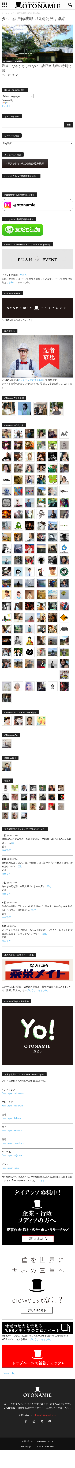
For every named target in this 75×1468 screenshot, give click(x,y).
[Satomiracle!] (18, 629)
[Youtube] (49, 1421)
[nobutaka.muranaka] (52, 652)
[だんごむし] (64, 629)
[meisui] (6, 560)
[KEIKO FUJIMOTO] (18, 594)
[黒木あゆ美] (18, 502)
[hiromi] (18, 456)
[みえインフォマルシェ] (64, 548)
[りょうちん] (29, 537)
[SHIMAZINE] (64, 433)
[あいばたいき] (52, 629)
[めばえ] (64, 675)
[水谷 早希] (41, 652)
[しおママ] (64, 445)
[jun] (52, 468)
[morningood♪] (5, 806)
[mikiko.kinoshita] (18, 525)
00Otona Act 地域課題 (12, 61)
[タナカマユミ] (6, 491)
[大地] (51, 806)
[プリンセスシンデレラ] (6, 445)
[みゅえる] (41, 606)
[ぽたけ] (41, 479)
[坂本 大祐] (6, 743)
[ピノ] (52, 640)
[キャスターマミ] (41, 433)
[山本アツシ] (64, 491)
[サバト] (64, 502)
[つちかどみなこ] (64, 456)
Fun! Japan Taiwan (11, 1118)
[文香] (64, 606)
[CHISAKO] (64, 560)
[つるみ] (41, 640)
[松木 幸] (29, 491)
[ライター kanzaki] (29, 445)
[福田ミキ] (24, 408)
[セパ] (29, 479)
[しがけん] (6, 663)
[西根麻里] (29, 468)
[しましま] (41, 617)
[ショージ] (64, 537)
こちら (9, 282)
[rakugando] (61, 806)
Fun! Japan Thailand (12, 1130)
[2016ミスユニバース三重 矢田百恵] (29, 629)
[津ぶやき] (41, 514)
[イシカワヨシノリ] (29, 502)
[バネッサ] (15, 788)
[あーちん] (18, 548)
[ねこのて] (33, 806)
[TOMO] (6, 514)
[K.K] (29, 663)
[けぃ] (18, 468)
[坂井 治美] (29, 548)
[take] (24, 815)
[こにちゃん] (64, 468)
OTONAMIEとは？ (45, 1441)
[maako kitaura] (18, 720)
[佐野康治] (18, 433)
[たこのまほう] (18, 491)
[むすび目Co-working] (6, 640)
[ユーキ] (29, 571)
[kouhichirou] (24, 797)
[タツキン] (6, 537)
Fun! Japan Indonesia (13, 1093)
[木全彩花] (6, 525)
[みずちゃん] (6, 617)
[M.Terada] (64, 652)
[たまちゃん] (64, 583)
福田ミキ (6, 873)
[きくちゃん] (41, 502)
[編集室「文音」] (52, 606)
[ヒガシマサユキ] (29, 720)
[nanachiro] (29, 456)
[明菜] (6, 629)
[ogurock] (41, 456)
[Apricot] (41, 720)
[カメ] (41, 686)
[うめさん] (18, 652)
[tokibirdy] (18, 537)
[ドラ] (51, 797)
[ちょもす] (64, 617)
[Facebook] (26, 1421)
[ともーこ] (56, 408)
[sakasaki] (29, 514)
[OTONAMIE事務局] (5, 788)
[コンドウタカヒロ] (18, 640)
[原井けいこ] (18, 571)
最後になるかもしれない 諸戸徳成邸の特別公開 (36, 68)
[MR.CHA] (6, 606)
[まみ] (51, 788)
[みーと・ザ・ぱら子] (52, 479)
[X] (42, 1421)
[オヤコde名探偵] (64, 686)
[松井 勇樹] (18, 445)
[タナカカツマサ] (6, 594)
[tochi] (41, 525)
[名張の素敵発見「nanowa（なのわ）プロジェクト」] (64, 525)
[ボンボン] (33, 797)
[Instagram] (34, 1421)
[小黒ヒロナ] (52, 445)
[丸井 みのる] (29, 617)
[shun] (52, 456)
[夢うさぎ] (18, 560)
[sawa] (52, 491)
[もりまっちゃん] (64, 479)
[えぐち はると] (41, 491)
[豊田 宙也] (24, 806)
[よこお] (42, 806)
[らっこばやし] (52, 514)
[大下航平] (18, 583)
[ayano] (6, 652)
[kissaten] (64, 571)
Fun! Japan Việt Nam (12, 1155)
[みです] (41, 663)
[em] (52, 686)
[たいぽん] (6, 583)
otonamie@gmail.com (45, 1415)
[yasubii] (52, 502)
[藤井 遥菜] (64, 594)
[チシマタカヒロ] (64, 514)
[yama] (52, 594)
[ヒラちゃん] (5, 815)
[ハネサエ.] (52, 433)
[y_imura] (6, 456)
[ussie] (29, 606)
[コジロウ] (6, 766)
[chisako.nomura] (29, 686)
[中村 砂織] (18, 663)
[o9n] (52, 663)
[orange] (41, 445)
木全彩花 (6, 850)
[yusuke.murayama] (8, 408)
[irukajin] (15, 815)
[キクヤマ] (18, 617)
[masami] (29, 594)
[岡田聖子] (6, 433)
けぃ (4, 74)
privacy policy (9, 1373)
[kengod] (61, 788)
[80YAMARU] (29, 640)
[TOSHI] (6, 468)
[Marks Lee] (42, 797)
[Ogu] (24, 788)
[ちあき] (29, 560)
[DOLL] (6, 479)
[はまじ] (29, 433)
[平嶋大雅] (52, 583)
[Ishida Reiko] (64, 663)
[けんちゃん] (42, 788)
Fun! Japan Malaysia (12, 1105)
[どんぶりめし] (15, 797)
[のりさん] (29, 583)
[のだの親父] (15, 806)
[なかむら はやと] (41, 583)
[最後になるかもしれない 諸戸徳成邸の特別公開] (37, 44)
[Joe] (18, 514)
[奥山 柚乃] (18, 686)
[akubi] (41, 537)
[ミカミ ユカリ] (6, 720)
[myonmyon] (52, 571)
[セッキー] (52, 548)
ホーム (4, 13)
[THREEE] (61, 797)
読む (13, 842)
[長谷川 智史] (6, 686)
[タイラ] (6, 571)
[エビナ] (41, 629)
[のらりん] (41, 560)
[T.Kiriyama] (52, 560)
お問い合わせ (27, 1441)
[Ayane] (41, 594)
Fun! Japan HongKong (13, 1143)
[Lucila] (6, 502)
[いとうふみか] (64, 640)
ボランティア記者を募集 (30, 379)
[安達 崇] (6, 548)
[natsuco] (41, 468)
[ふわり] (18, 606)
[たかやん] (18, 479)
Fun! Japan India (10, 1167)
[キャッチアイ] (29, 652)
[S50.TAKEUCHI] (29, 525)
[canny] (41, 548)
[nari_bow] (40, 408)
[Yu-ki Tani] (52, 617)
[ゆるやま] (52, 537)
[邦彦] (52, 525)
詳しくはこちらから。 (38, 990)
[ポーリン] (6, 698)
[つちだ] (41, 571)
